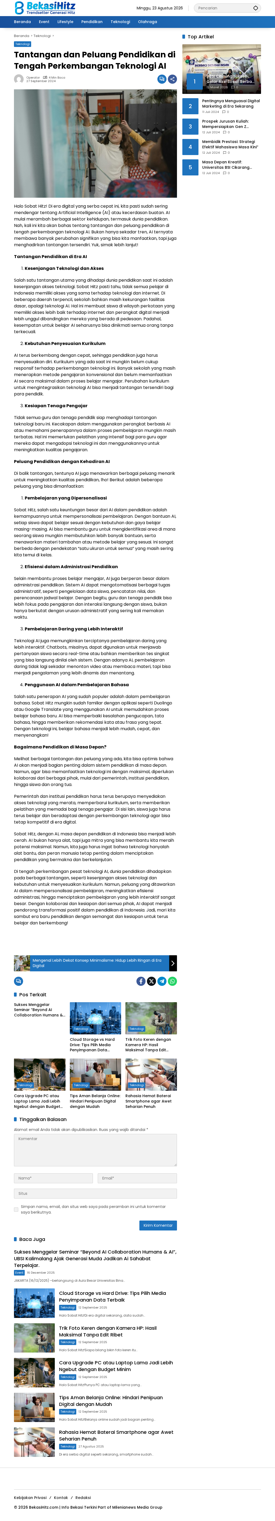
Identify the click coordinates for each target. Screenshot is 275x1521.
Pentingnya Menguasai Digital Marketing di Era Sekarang (231, 103)
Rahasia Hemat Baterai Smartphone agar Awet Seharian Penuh (148, 1101)
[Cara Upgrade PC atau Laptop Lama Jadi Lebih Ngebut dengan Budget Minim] (40, 1075)
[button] (255, 7)
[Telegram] (162, 981)
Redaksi (83, 1497)
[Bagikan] (172, 79)
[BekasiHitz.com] (49, 7)
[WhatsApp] (172, 981)
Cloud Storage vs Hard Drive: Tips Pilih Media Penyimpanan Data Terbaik (92, 1045)
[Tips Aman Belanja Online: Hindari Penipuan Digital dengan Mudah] (95, 1075)
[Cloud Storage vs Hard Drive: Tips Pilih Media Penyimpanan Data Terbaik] (95, 1018)
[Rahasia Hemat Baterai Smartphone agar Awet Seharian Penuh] (151, 1075)
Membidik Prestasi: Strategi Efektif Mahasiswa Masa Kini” (230, 144)
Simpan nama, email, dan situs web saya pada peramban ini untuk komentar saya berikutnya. (93, 1209)
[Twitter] (151, 981)
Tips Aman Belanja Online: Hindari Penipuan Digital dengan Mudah (95, 1101)
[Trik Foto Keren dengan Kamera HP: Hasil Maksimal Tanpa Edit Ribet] (151, 1018)
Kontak (61, 1497)
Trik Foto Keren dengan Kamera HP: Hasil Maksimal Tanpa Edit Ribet (148, 1045)
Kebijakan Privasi (30, 1497)
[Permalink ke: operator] (20, 79)
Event (19, 1272)
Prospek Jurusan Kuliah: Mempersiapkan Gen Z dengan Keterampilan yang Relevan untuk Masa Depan (229, 124)
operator (33, 77)
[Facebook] (141, 981)
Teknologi (22, 44)
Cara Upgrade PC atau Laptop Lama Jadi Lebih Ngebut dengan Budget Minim (37, 1101)
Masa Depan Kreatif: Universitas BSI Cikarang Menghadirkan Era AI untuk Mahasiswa (228, 165)
